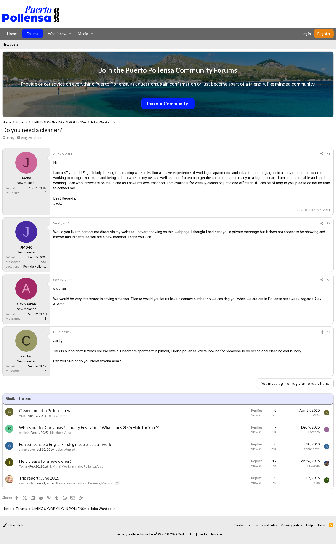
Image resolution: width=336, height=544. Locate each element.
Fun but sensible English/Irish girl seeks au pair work (65, 444)
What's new (57, 33)
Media (83, 33)
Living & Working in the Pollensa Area (76, 466)
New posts (10, 44)
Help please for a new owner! (45, 461)
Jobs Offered (57, 416)
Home (12, 33)
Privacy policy (291, 525)
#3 (328, 280)
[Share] (322, 154)
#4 (328, 332)
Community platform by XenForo (153, 534)
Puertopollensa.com (211, 534)
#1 (328, 154)
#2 (328, 223)
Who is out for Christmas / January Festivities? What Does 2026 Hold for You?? (89, 427)
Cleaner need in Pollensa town (46, 410)
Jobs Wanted (65, 449)
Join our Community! (168, 103)
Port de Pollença (35, 266)
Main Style (15, 525)
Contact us (242, 525)
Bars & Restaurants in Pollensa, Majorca (84, 483)
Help (309, 525)
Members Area (60, 432)
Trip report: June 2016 (39, 477)
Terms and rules (265, 525)
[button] (70, 33)
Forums (32, 33)
